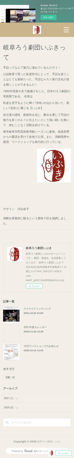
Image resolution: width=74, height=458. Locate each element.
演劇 (10, 377)
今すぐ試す (48, 17)
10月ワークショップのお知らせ (41, 346)
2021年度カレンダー (35, 327)
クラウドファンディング (37, 308)
